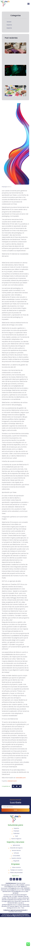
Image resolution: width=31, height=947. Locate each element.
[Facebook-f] (17, 879)
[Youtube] (11, 879)
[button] (13, 786)
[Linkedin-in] (14, 879)
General (9, 22)
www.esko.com (21, 778)
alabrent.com (12, 781)
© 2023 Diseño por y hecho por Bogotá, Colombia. (15, 915)
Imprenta (9, 25)
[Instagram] (20, 879)
